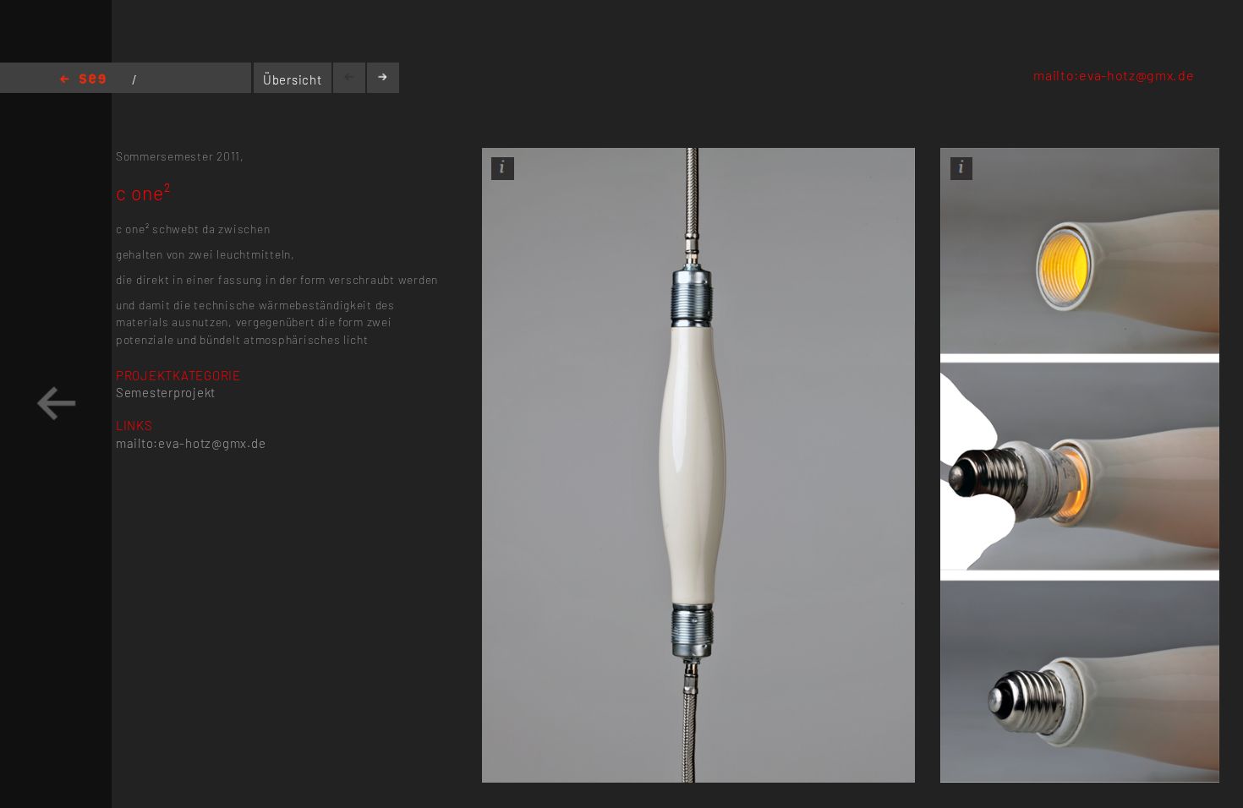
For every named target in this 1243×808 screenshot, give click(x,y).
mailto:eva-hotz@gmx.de (1113, 75)
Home (83, 80)
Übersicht (292, 79)
